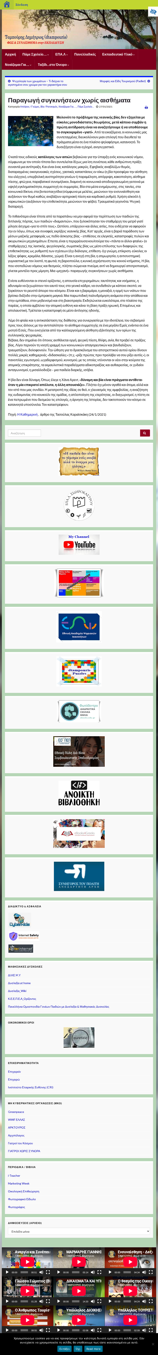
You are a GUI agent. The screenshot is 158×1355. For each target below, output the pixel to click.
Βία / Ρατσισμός (49, 106)
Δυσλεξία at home (19, 983)
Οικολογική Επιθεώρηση (23, 1191)
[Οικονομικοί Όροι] (79, 1037)
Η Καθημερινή (27, 414)
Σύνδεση (21, 4)
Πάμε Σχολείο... (86, 106)
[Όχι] (153, 1344)
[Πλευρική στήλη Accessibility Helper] (153, 12)
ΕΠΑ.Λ (60, 54)
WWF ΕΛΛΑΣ (16, 1119)
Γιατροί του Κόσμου (20, 1143)
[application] (27, 1261)
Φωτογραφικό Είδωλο (22, 1199)
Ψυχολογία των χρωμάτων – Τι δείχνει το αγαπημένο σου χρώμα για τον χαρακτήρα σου (37, 82)
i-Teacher (14, 1175)
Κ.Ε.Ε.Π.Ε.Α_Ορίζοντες (22, 998)
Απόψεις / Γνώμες (30, 106)
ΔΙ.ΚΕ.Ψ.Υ (14, 975)
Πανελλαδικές (85, 54)
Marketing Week (18, 1183)
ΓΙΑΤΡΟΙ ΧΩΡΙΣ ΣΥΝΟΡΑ (24, 1151)
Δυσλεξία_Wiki (17, 991)
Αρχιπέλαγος (16, 1135)
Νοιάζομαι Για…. (17, 64)
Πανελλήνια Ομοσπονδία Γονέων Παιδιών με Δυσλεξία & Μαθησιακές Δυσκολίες (58, 1006)
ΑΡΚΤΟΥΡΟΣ (17, 1127)
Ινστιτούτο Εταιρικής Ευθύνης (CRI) (30, 1087)
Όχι (78, 1348)
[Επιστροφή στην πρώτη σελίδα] (79, 29)
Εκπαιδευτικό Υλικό (117, 54)
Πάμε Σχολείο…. (34, 54)
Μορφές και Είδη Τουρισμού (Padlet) (123, 81)
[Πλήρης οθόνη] (48, 1272)
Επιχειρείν (14, 1071)
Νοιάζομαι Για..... (68, 106)
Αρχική (10, 54)
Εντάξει (64, 1348)
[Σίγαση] (41, 1272)
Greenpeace (16, 1112)
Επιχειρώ (14, 1079)
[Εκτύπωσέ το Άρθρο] (146, 107)
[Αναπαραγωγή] (7, 1272)
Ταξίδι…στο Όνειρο (52, 64)
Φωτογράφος (16, 1207)
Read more (93, 1348)
